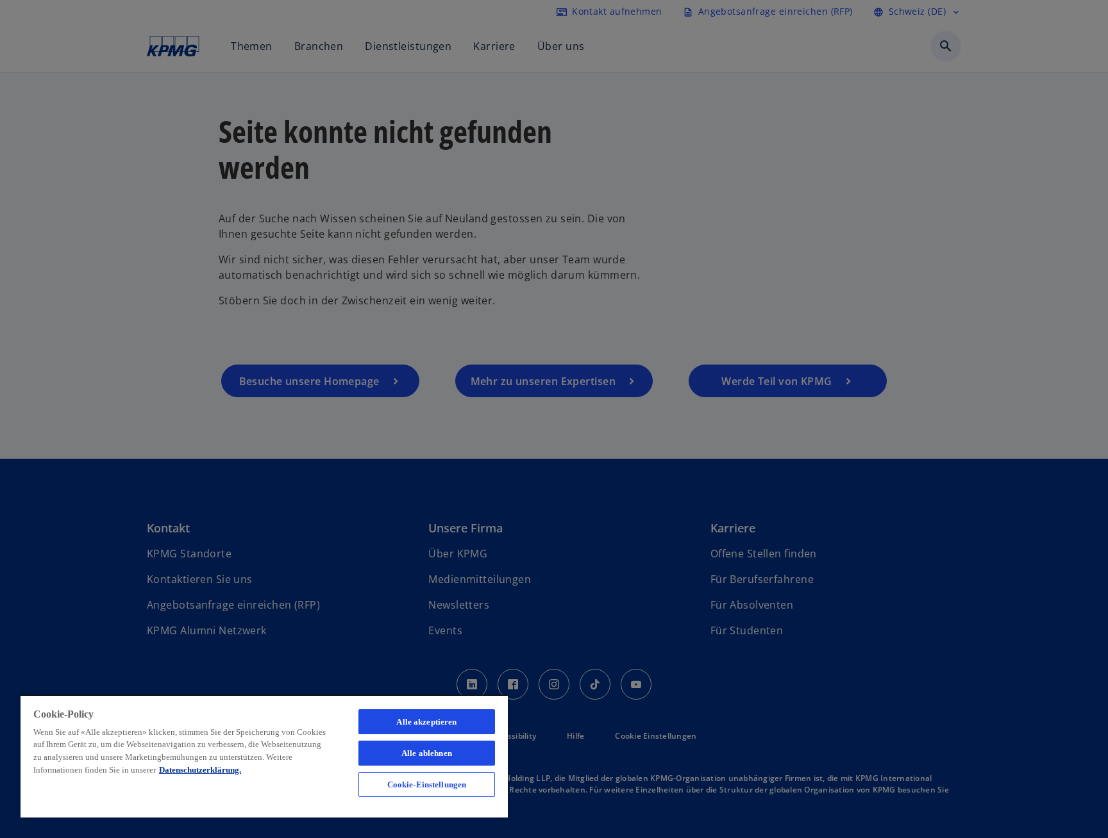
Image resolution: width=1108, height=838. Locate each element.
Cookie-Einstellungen (427, 784)
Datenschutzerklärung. (200, 770)
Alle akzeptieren (426, 722)
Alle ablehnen (426, 753)
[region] (264, 755)
